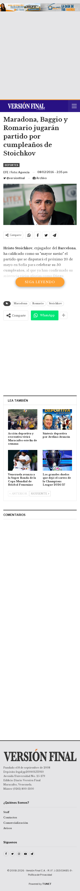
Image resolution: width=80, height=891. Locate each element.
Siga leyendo (40, 282)
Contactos (10, 817)
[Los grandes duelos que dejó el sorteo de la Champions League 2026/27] (57, 460)
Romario (38, 303)
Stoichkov (55, 303)
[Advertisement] (40, 54)
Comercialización (15, 822)
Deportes (11, 165)
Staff (6, 812)
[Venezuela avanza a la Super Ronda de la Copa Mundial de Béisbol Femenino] (22, 460)
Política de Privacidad (40, 874)
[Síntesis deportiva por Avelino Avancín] (57, 419)
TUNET (47, 883)
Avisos (7, 828)
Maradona (20, 303)
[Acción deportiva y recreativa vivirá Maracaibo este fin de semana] (22, 419)
